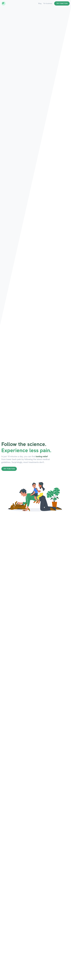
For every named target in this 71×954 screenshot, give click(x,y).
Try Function (9, 469)
